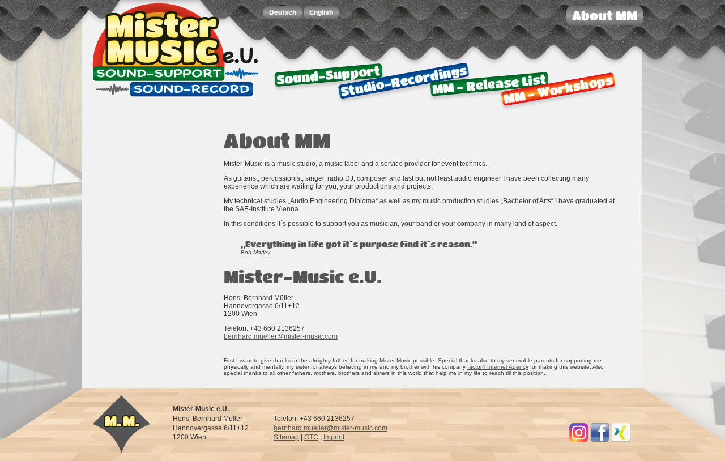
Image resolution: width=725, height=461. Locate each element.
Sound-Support (328, 75)
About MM (604, 15)
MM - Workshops (557, 88)
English (321, 12)
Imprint (333, 437)
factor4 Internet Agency (497, 367)
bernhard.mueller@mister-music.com (281, 336)
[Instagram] (578, 440)
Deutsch (282, 12)
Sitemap (286, 437)
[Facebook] (599, 440)
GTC (311, 437)
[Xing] (620, 440)
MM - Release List (489, 84)
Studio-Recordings (404, 81)
